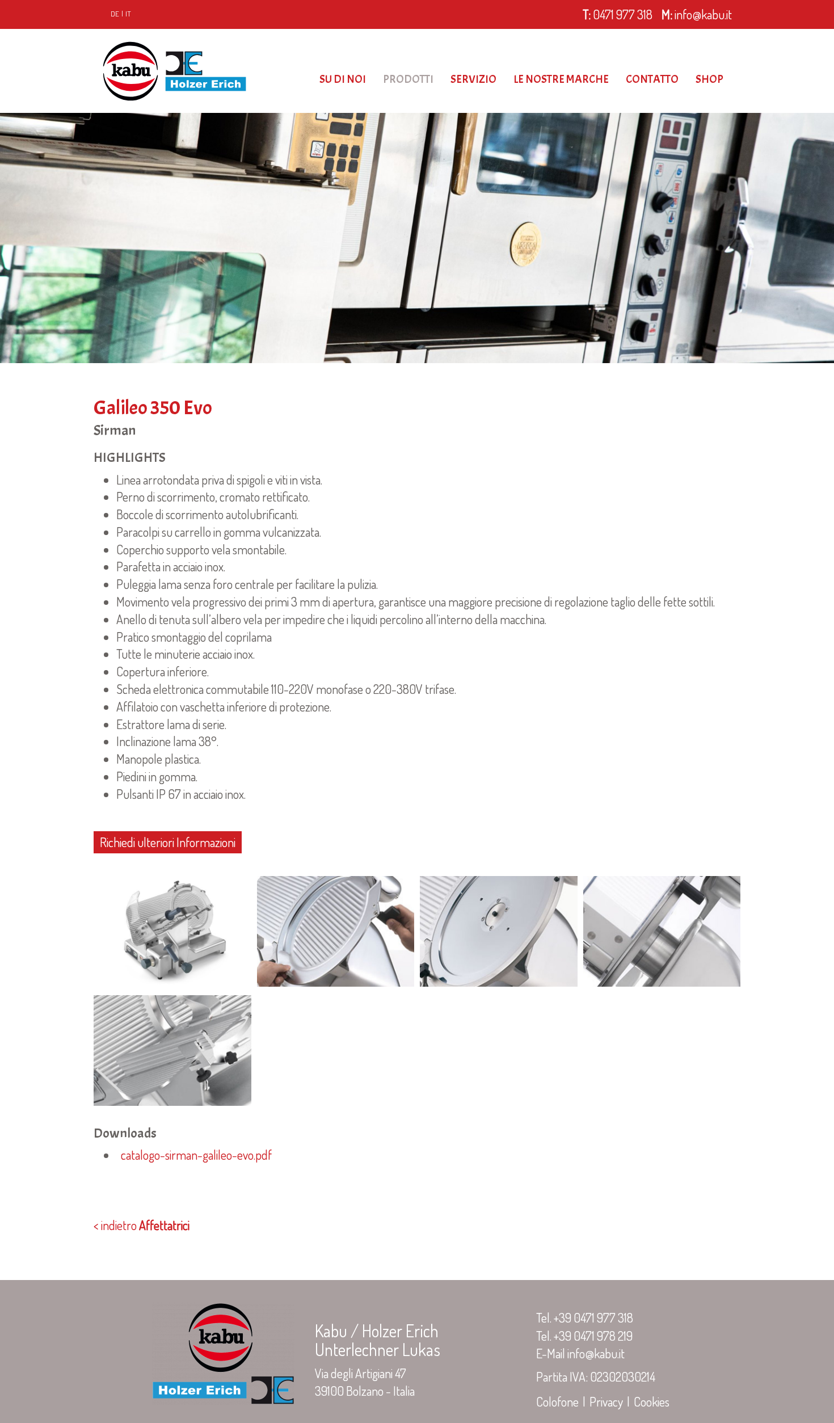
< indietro (141, 1225)
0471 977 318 (617, 14)
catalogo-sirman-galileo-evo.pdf (194, 1155)
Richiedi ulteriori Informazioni (167, 842)
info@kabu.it (697, 14)
